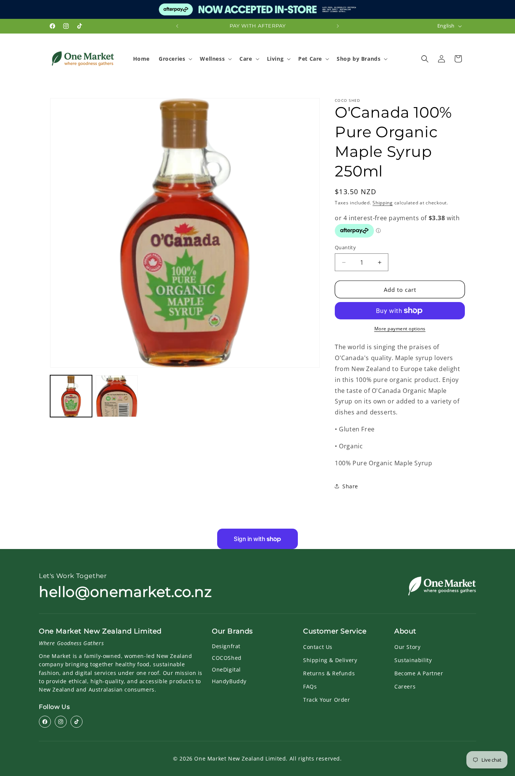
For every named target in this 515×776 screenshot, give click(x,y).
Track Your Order (326, 699)
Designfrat (226, 646)
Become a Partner (418, 673)
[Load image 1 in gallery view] (71, 396)
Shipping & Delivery (330, 660)
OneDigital (226, 669)
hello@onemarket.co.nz (125, 592)
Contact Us (318, 646)
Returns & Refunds (329, 673)
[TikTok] (77, 722)
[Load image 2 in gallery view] (117, 396)
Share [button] (350, 486)
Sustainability (413, 660)
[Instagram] (61, 722)
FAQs (310, 686)
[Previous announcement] (177, 26)
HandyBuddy (229, 681)
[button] (174, 59)
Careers (404, 686)
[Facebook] (45, 722)
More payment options (400, 328)
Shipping (382, 202)
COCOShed (227, 657)
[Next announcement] (338, 26)
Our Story (407, 646)
